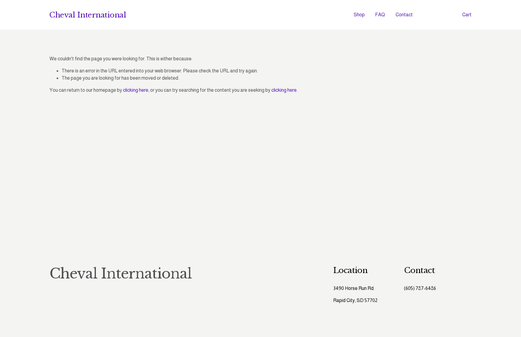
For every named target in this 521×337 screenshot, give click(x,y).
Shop (359, 14)
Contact (404, 14)
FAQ (380, 14)
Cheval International (87, 15)
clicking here (135, 90)
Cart (467, 14)
